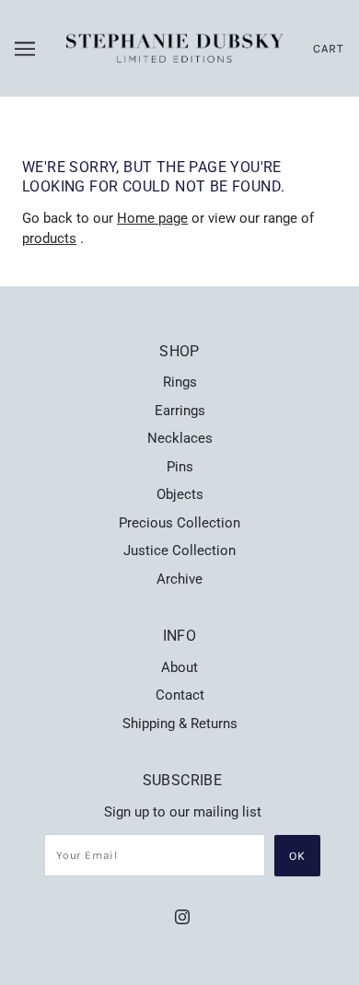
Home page (152, 218)
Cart (328, 48)
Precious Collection (179, 523)
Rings (180, 382)
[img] (182, 916)
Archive (179, 579)
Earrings (180, 410)
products (49, 238)
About (179, 667)
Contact (180, 695)
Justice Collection (179, 550)
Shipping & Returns (179, 723)
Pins (180, 466)
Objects (179, 494)
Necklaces (180, 438)
